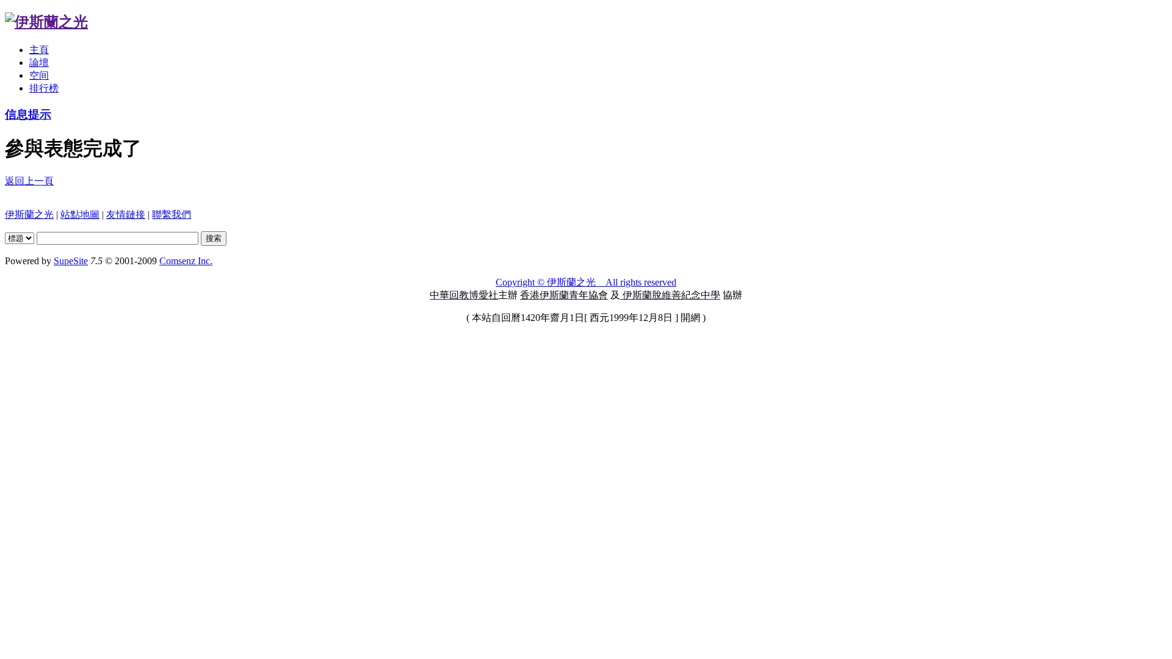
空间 (39, 75)
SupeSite (71, 261)
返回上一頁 (29, 181)
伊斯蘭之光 (29, 214)
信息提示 (28, 114)
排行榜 (44, 88)
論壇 (39, 62)
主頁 (39, 50)
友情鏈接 (125, 214)
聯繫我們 (171, 214)
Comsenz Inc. (185, 261)
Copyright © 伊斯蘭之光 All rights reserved (586, 282)
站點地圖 (79, 214)
